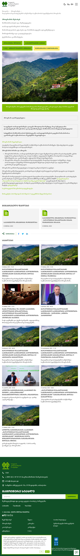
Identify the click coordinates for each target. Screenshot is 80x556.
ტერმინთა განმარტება (12, 37)
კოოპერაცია (6, 527)
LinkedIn (5, 506)
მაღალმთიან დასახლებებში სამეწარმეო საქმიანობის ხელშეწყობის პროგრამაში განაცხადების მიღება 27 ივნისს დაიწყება (59, 272)
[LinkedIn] (27, 233)
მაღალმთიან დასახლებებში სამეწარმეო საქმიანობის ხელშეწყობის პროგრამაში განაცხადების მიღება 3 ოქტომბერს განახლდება (59, 354)
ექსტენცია (6, 531)
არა (41, 551)
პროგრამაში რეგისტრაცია (12, 142)
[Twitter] (23, 233)
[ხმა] (72, 4)
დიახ (47, 551)
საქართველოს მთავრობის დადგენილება (17, 188)
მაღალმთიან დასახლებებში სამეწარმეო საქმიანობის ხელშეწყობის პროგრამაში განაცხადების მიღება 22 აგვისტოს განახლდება (20, 354)
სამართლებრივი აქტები (35, 43)
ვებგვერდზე (12, 185)
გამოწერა (72, 496)
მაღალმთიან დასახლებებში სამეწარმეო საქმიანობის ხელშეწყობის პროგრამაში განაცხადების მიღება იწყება (20, 272)
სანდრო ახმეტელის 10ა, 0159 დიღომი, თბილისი (25, 485)
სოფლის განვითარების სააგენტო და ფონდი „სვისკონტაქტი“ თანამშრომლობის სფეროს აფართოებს (20, 392)
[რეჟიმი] (64, 4)
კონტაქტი (31, 527)
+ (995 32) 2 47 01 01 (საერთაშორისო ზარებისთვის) (26, 477)
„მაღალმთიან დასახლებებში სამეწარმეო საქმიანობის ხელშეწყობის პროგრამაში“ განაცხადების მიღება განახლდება (59, 393)
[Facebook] (19, 233)
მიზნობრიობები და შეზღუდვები (16, 23)
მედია (30, 520)
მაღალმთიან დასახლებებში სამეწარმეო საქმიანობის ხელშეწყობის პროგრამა (31, 13)
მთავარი (5, 11)
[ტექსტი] (68, 4)
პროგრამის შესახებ (11, 19)
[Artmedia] (7, 515)
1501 (7, 473)
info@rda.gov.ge (12, 481)
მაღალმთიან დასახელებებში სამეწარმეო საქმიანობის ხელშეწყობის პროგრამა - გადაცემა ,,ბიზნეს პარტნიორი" (59, 312)
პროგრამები (15, 11)
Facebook (17, 506)
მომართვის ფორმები (12, 43)
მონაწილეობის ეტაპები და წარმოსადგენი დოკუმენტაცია (28, 30)
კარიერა (31, 523)
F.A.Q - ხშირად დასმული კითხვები (17, 48)
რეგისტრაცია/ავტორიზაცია (46, 48)
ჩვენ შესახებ (7, 520)
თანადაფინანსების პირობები (15, 26)
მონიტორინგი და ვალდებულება (17, 34)
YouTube (28, 506)
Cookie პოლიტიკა (59, 520)
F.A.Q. (30, 531)
